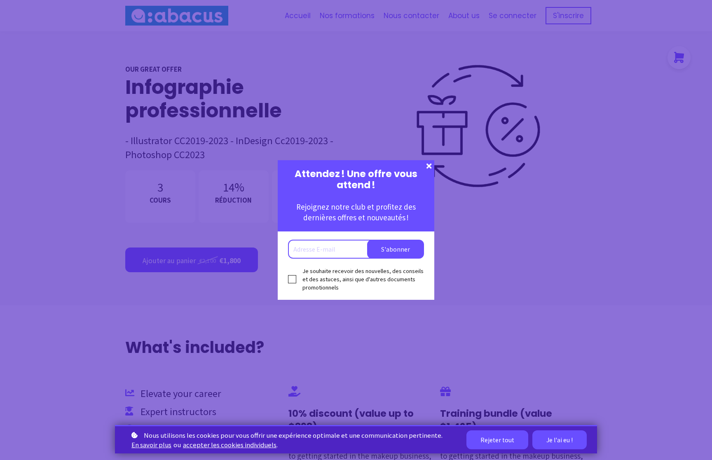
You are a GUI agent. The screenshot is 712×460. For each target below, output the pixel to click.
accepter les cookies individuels (229, 444)
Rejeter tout (497, 440)
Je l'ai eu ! (559, 440)
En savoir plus (151, 444)
